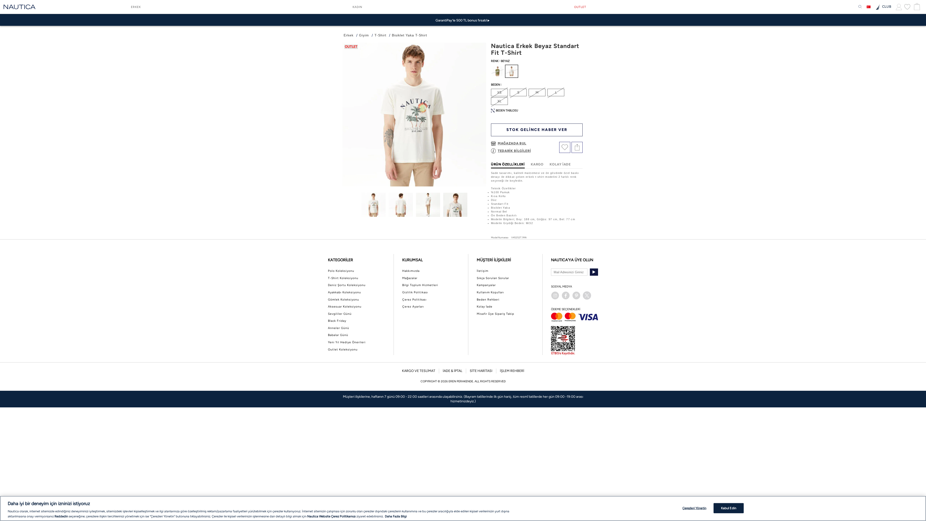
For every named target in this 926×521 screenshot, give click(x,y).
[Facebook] (566, 295)
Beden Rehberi (488, 299)
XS (499, 92)
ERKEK (136, 7)
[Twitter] (587, 295)
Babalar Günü (338, 335)
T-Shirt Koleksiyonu (343, 278)
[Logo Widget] (19, 7)
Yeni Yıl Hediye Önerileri (347, 342)
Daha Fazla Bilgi (396, 516)
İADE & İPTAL (452, 371)
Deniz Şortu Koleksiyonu (347, 285)
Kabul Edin (728, 508)
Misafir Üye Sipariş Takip (495, 313)
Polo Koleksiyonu (341, 271)
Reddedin (61, 516)
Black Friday (337, 320)
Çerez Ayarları (413, 306)
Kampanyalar (486, 285)
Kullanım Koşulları (490, 292)
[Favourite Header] (907, 6)
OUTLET (580, 7)
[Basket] (916, 7)
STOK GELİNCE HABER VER (536, 129)
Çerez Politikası (414, 299)
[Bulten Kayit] (594, 272)
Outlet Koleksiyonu (343, 349)
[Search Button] (860, 7)
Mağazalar (409, 278)
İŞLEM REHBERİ (512, 371)
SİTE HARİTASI (481, 371)
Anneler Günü (338, 328)
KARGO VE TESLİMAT (418, 371)
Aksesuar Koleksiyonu (344, 306)
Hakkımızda (411, 271)
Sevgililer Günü (340, 313)
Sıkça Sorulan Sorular (493, 278)
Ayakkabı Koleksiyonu (344, 292)
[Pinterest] (576, 295)
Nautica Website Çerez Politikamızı (331, 516)
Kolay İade (484, 306)
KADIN (357, 7)
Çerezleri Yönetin (694, 508)
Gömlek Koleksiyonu (343, 299)
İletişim (482, 271)
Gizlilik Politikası (415, 292)
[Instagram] (555, 295)
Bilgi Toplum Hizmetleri (420, 285)
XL (499, 101)
